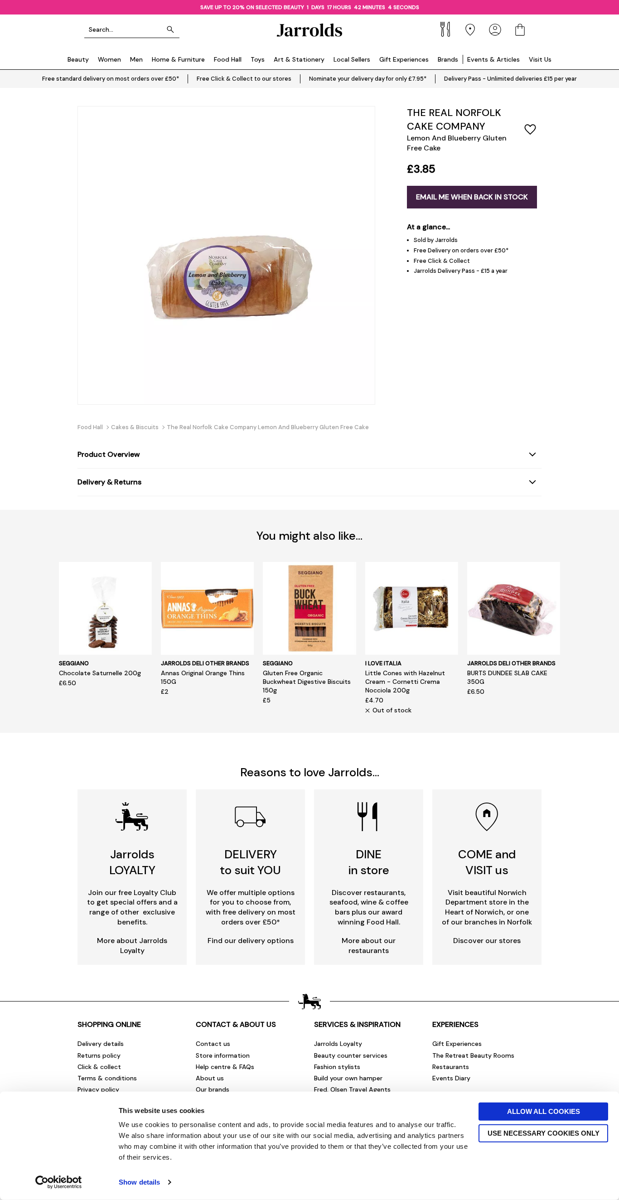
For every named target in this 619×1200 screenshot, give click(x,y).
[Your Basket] (520, 30)
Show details (139, 1182)
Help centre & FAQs (225, 1067)
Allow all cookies (543, 1111)
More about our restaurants (369, 945)
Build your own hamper (348, 1078)
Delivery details (100, 1044)
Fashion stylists (337, 1067)
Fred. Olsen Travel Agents (352, 1089)
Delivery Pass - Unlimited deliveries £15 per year (510, 78)
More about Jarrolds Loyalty (132, 945)
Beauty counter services (350, 1055)
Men (136, 59)
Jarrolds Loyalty (338, 1044)
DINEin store (368, 862)
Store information (223, 1055)
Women (109, 59)
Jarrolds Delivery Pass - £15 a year (461, 271)
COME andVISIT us (487, 862)
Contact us (213, 1044)
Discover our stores (487, 940)
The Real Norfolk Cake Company (454, 119)
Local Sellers (352, 59)
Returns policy (99, 1055)
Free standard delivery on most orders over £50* (110, 78)
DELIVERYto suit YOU (250, 862)
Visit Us (540, 59)
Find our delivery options (251, 940)
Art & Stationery (299, 59)
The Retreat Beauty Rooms (473, 1055)
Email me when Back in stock (472, 197)
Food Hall (228, 59)
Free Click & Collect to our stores (244, 78)
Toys (258, 59)
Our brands (212, 1089)
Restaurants (450, 1067)
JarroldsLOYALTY (132, 862)
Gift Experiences (404, 59)
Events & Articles (493, 59)
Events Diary (451, 1078)
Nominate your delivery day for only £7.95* (367, 78)
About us (210, 1078)
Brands (448, 59)
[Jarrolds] (309, 30)
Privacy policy (98, 1089)
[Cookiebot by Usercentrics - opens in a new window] (58, 1182)
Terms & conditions (107, 1078)
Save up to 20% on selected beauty (253, 7)
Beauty (78, 59)
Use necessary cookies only (544, 1133)
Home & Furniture (178, 59)
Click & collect (99, 1067)
